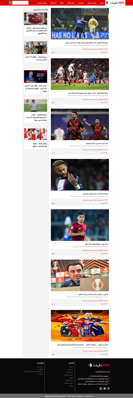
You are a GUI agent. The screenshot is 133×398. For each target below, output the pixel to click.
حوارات (71, 385)
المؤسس (40, 369)
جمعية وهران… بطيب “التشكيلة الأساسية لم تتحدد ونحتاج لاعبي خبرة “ (36, 117)
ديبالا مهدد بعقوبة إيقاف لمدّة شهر (96, 243)
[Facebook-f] (108, 388)
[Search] (10, 3)
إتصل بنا (40, 373)
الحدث (101, 2)
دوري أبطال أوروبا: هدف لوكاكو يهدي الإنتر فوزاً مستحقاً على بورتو (87, 42)
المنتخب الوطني (91, 2)
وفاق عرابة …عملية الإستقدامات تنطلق (40, 145)
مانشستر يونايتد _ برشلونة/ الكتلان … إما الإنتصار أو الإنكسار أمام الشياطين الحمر (82, 344)
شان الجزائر (53, 2)
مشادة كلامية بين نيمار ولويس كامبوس (95, 193)
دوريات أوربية (69, 380)
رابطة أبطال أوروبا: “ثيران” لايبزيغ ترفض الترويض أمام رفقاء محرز (88, 92)
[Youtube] (104, 388)
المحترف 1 (81, 2)
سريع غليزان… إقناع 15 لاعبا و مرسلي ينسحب (36, 58)
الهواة (61, 2)
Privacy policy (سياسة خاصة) (34, 371)
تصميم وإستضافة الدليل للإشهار (55, 395)
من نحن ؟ (40, 366)
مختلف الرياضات (42, 2)
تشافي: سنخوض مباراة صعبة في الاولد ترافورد (93, 294)
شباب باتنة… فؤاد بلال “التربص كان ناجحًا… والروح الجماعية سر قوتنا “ (36, 88)
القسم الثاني (70, 2)
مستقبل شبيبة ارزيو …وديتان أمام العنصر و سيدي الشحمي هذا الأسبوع (36, 30)
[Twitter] (100, 388)
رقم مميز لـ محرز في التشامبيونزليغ (97, 143)
